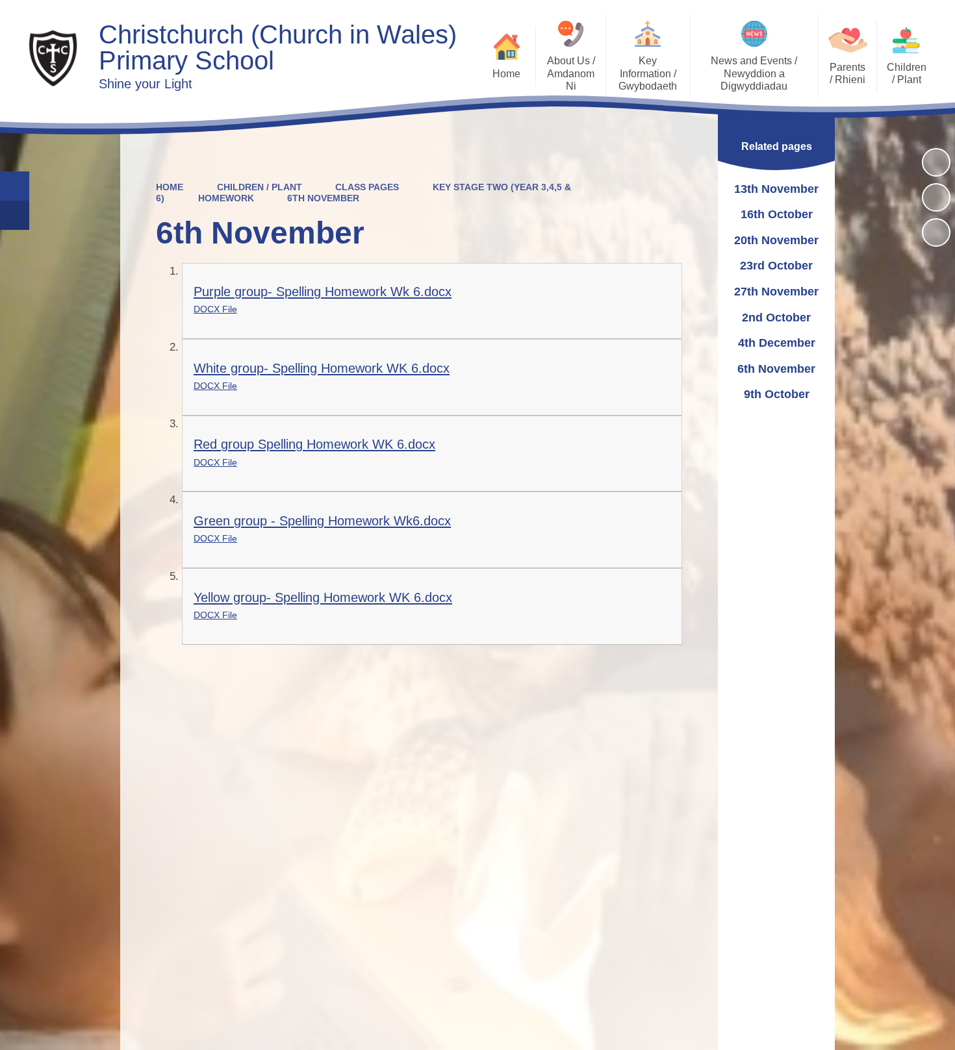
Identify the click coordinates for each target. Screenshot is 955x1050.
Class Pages (367, 187)
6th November (323, 198)
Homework (226, 198)
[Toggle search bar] (14, 186)
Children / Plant (259, 187)
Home (169, 187)
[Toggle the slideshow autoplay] (936, 162)
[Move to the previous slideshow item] (936, 197)
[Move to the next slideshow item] (936, 232)
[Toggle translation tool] (14, 215)
